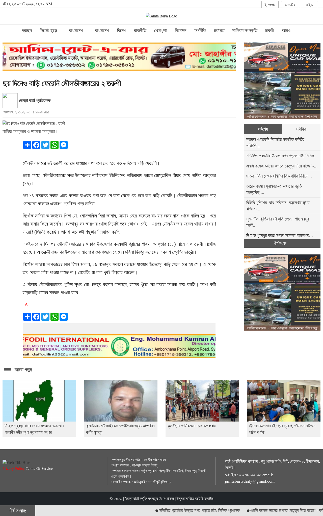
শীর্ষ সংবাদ (280, 243)
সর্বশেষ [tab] (262, 129)
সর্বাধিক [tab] (301, 129)
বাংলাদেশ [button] (76, 30)
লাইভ (309, 5)
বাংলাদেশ (102, 30)
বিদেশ (121, 30)
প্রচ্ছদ (27, 30)
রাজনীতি (140, 30)
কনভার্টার (289, 5)
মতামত (219, 30)
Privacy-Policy (14, 468)
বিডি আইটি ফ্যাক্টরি (201, 498)
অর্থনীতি (200, 30)
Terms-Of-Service (39, 468)
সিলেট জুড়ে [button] (49, 30)
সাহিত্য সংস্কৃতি (244, 30)
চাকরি (269, 30)
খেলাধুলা (160, 30)
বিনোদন (180, 30)
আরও (286, 30)
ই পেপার (270, 5)
